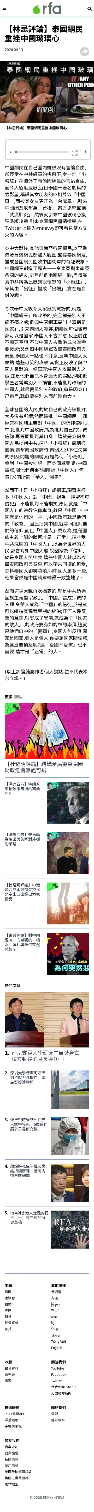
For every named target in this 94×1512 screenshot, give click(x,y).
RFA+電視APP (15, 1413)
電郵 (54, 1413)
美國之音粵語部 (16, 1477)
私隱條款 (11, 1459)
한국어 (56, 1310)
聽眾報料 (58, 1419)
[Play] (11, 152)
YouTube (57, 1368)
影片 (8, 1328)
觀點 (8, 1304)
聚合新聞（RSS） (64, 1386)
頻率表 (10, 1374)
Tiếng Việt (58, 1341)
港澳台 (10, 1297)
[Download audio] (85, 151)
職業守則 (11, 1446)
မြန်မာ (55, 1304)
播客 (8, 1380)
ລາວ (54, 1316)
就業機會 (11, 1452)
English (56, 1347)
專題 (8, 1310)
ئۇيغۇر (55, 1335)
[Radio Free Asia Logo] (47, 8)
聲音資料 (11, 1322)
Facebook (59, 1374)
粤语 (54, 1297)
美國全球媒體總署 (18, 1471)
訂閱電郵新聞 (61, 1393)
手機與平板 (13, 1426)
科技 (8, 1316)
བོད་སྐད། (56, 1328)
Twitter (56, 1380)
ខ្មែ (52, 1322)
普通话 (56, 1291)
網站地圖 (11, 1483)
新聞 (8, 1291)
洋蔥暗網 (11, 1419)
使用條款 (11, 1465)
